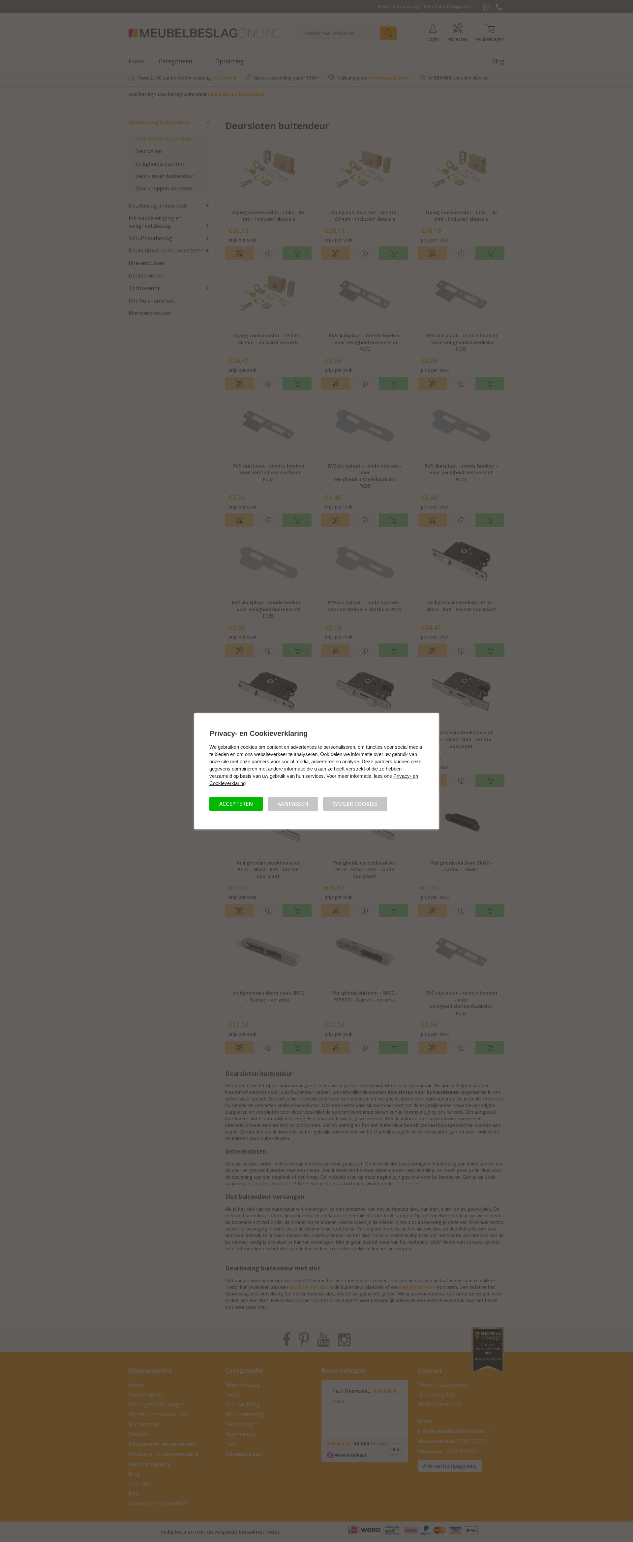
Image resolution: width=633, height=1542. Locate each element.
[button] (236, 804)
